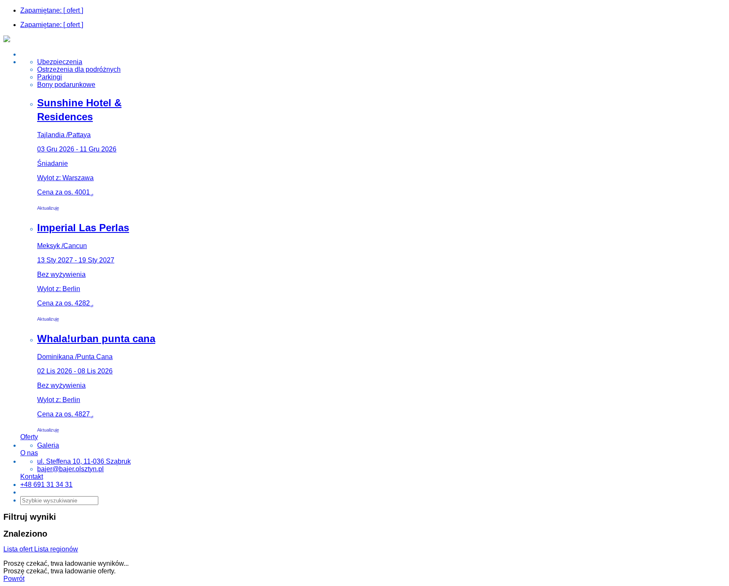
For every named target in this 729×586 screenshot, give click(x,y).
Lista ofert (18, 549)
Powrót (13, 578)
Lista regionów (56, 549)
